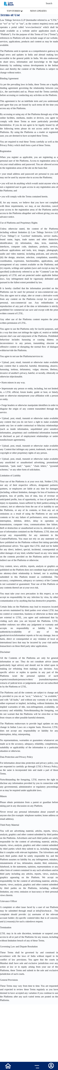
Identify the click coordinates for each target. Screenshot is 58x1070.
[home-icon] (8, 1065)
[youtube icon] (21, 1066)
